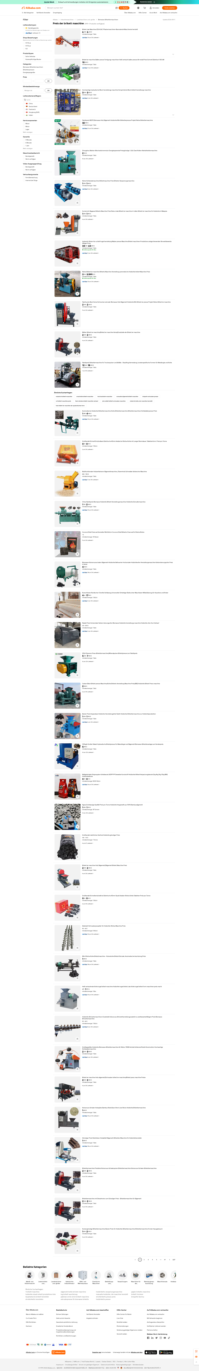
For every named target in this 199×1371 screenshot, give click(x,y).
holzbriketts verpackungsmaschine (109, 1292)
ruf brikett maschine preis (63, 401)
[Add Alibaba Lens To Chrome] (58, 1352)
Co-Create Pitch (31, 1318)
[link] (196, 1351)
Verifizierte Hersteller (93, 1314)
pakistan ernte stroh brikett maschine (75, 1297)
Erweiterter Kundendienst (64, 1326)
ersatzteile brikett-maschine (84, 396)
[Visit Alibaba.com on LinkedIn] (152, 1338)
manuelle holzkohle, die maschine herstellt (112, 1294)
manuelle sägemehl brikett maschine (127, 396)
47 (165, 1259)
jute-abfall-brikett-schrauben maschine (114, 401)
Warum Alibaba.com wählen (35, 1314)
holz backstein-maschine (105, 396)
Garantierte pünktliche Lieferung (66, 1322)
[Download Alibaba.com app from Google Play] (166, 1352)
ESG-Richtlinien (31, 1322)
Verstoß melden (122, 1334)
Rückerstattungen (123, 1326)
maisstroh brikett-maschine (64, 396)
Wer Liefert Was (129, 1361)
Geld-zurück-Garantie (63, 1318)
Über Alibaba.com (32, 1310)
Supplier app (96, 1352)
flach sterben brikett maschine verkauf (86, 401)
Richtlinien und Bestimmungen (66, 1336)
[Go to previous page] (135, 1260)
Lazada (98, 1361)
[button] (116, 8)
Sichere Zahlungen (62, 1314)
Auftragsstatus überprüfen (155, 1322)
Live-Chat (120, 1318)
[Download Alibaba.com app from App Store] (151, 1352)
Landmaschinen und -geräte (86, 19)
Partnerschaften (152, 1330)
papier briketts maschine (140, 1292)
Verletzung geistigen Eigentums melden (129, 1330)
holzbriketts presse (103, 1299)
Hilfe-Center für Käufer (124, 1314)
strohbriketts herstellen (34, 1299)
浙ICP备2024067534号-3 (152, 1368)
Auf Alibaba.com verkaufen (155, 1314)
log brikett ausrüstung (69, 1294)
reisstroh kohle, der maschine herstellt (141, 401)
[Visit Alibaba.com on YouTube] (165, 1338)
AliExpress (68, 1361)
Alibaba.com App (137, 1352)
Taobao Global (106, 1361)
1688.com (76, 1361)
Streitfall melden (122, 1322)
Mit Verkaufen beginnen (154, 1318)
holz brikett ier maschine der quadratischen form (70, 405)
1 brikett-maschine (32, 1292)
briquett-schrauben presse (150, 396)
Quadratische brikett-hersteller (37, 1297)
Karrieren (29, 1326)
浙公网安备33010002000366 (133, 1368)
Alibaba (55, 19)
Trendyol (120, 1361)
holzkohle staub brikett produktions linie (40, 1294)
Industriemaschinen (67, 19)
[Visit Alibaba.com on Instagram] (160, 1338)
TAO (114, 1361)
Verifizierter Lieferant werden (156, 1326)
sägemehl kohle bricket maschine (73, 1292)
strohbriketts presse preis (106, 1297)
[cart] (145, 8)
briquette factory (137, 1297)
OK (48, 81)
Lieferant (95, 37)
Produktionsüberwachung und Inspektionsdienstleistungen (66, 1331)
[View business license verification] (118, 1368)
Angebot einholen (92, 1318)
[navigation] (37, 640)
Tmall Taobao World (87, 1361)
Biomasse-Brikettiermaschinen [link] (108, 19)
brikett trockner (137, 1294)
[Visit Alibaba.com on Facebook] (148, 1338)
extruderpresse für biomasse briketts (75, 1299)
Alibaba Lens (30, 1352)
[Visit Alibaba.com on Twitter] (156, 1338)
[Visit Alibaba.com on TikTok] (169, 1338)
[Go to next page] (169, 1260)
